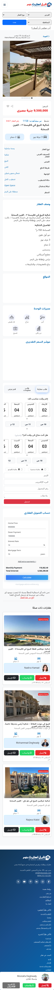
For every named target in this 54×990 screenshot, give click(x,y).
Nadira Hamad (31, 667)
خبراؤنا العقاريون (45, 896)
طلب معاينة (42, 389)
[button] (8, 106)
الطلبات (48, 969)
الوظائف (48, 900)
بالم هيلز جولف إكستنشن (42, 942)
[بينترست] (30, 881)
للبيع (49, 959)
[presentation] (27, 418)
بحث (14, 22)
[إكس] (18, 881)
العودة (45, 36)
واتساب (28, 985)
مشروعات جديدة (45, 966)
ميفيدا (49, 917)
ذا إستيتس (47, 945)
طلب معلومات (27, 389)
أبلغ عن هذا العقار (27, 597)
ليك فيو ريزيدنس (45, 924)
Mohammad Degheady (27, 742)
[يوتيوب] (24, 881)
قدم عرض (12, 389)
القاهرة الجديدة (46, 914)
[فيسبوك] (48, 881)
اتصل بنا (48, 903)
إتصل (44, 985)
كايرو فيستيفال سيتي (43, 928)
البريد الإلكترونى (11, 985)
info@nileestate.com (43, 873)
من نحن (48, 893)
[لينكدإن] (36, 881)
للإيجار (49, 963)
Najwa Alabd (32, 819)
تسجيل (27, 501)
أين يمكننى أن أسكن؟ (40, 27)
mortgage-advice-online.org (27, 584)
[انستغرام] (42, 881)
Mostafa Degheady (27, 976)
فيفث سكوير (46, 921)
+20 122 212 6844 (44, 875)
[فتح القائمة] (4, 5)
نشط (46, 120)
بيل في (48, 949)
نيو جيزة (48, 938)
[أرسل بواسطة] (11, 106)
